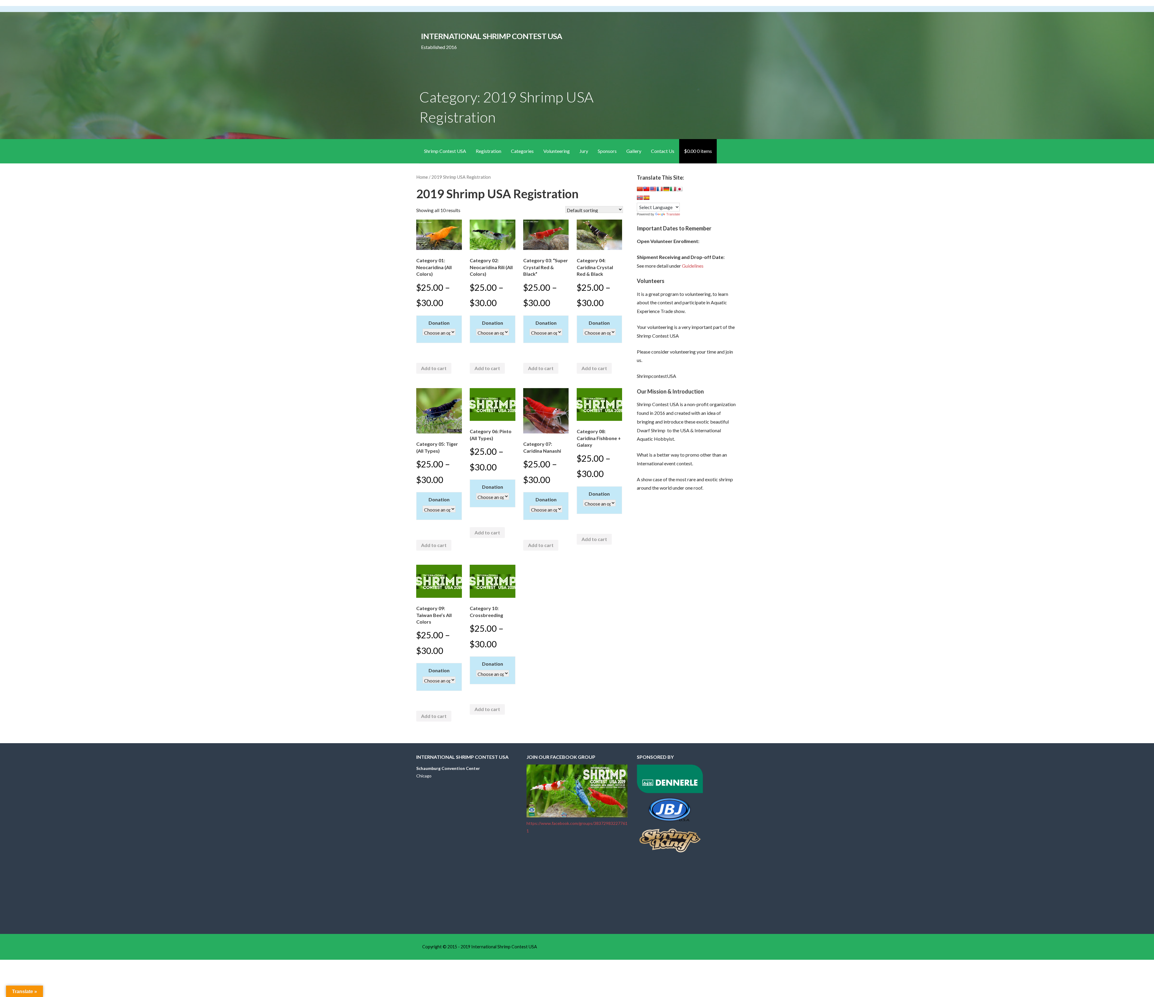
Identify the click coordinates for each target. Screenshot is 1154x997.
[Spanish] (646, 197)
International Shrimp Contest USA (491, 36)
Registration (488, 151)
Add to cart (434, 368)
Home (422, 177)
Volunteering (556, 151)
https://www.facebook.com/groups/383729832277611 (577, 827)
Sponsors (607, 151)
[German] (666, 189)
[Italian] (673, 189)
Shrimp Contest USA (445, 151)
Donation (439, 323)
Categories (522, 151)
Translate (673, 214)
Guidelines (693, 266)
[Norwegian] (640, 197)
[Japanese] (679, 189)
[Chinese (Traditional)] (646, 189)
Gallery (633, 151)
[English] (653, 189)
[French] (660, 189)
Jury (583, 151)
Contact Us (662, 151)
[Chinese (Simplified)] (640, 189)
